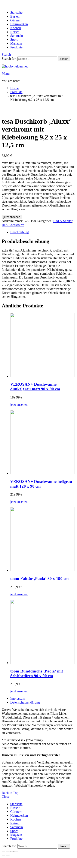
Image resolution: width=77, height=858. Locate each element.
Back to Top (10, 793)
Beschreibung (19, 232)
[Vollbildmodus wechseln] (7, 851)
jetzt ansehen (11, 217)
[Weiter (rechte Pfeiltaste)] (7, 855)
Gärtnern (16, 20)
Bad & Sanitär (62, 221)
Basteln (15, 16)
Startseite (16, 12)
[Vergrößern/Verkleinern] (3, 851)
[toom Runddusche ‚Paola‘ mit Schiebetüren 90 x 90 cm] (42, 632)
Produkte (16, 47)
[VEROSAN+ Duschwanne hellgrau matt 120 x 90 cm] (42, 442)
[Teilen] (12, 851)
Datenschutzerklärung (25, 702)
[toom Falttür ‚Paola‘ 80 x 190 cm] (42, 539)
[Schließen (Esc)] (16, 851)
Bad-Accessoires (13, 225)
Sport (14, 39)
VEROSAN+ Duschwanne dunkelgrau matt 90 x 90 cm (35, 386)
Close (5, 796)
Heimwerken (19, 24)
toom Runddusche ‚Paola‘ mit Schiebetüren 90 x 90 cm (36, 673)
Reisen (14, 32)
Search (63, 58)
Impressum (17, 698)
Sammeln (16, 35)
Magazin (16, 43)
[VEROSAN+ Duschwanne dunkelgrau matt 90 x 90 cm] (42, 345)
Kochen (15, 28)
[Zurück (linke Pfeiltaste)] (3, 855)
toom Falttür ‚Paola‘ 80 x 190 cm (39, 578)
